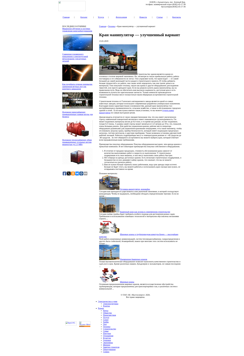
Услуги (101, 17)
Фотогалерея (121, 17)
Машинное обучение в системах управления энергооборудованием (77, 30)
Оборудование (109, 349)
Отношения (108, 336)
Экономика (108, 343)
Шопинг (106, 345)
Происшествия (109, 315)
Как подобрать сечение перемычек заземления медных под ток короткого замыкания (77, 86)
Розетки (106, 306)
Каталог (83, 17)
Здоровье (107, 340)
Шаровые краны (127, 282)
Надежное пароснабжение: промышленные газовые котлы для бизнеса (77, 114)
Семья (105, 331)
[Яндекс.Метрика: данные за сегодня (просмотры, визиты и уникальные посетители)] (84, 323)
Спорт (106, 320)
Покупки (107, 333)
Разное (101, 308)
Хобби (106, 322)
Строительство (109, 329)
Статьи (160, 17)
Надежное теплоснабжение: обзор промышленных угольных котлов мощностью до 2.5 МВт (77, 142)
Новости (143, 17)
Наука (105, 311)
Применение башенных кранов (133, 259)
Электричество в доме (107, 301)
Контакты (176, 17)
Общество (107, 313)
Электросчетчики (110, 304)
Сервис (106, 352)
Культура (107, 338)
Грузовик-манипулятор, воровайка (135, 189)
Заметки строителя (111, 347)
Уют (105, 324)
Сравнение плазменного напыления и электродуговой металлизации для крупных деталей (75, 57)
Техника (111, 26)
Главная (66, 17)
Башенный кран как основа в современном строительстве (145, 212)
